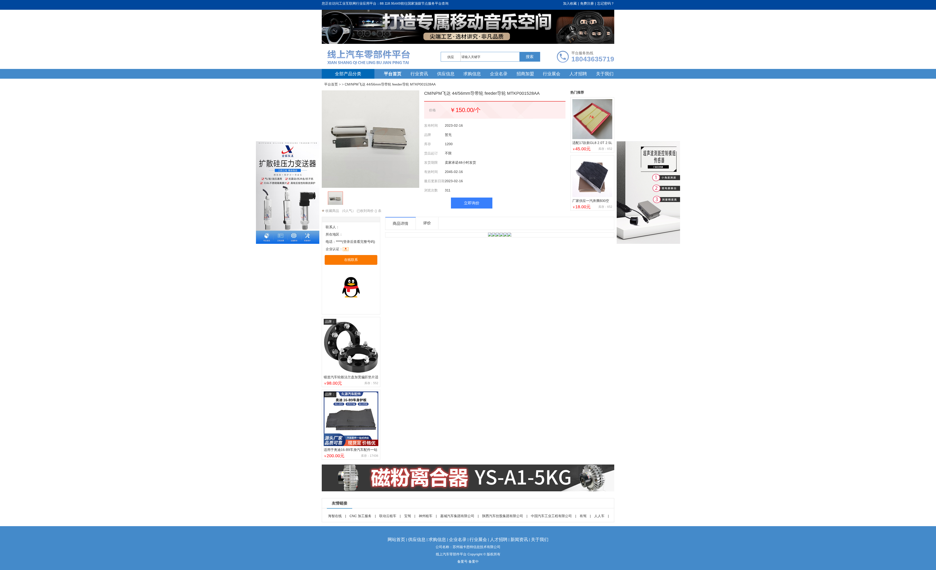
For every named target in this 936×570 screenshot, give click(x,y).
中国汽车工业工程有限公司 (551, 516)
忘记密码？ (605, 3)
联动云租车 (387, 516)
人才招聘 (578, 73)
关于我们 (605, 73)
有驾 (583, 516)
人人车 (599, 516)
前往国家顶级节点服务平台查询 (424, 3)
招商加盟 (525, 73)
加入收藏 (570, 3)
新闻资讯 (519, 539)
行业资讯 (419, 73)
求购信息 (472, 73)
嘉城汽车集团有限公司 (457, 516)
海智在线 (335, 516)
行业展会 (551, 73)
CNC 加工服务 (360, 516)
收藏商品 (331, 211)
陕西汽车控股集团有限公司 (502, 516)
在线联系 (351, 260)
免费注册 (587, 3)
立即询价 (471, 203)
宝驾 (407, 516)
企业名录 (498, 73)
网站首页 (396, 539)
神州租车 (425, 516)
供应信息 (446, 73)
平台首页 (392, 73)
